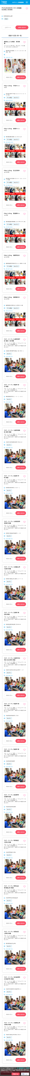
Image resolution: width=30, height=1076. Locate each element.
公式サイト (8, 27)
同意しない (25, 1074)
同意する (15, 1074)
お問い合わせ (22, 27)
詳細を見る (9, 77)
